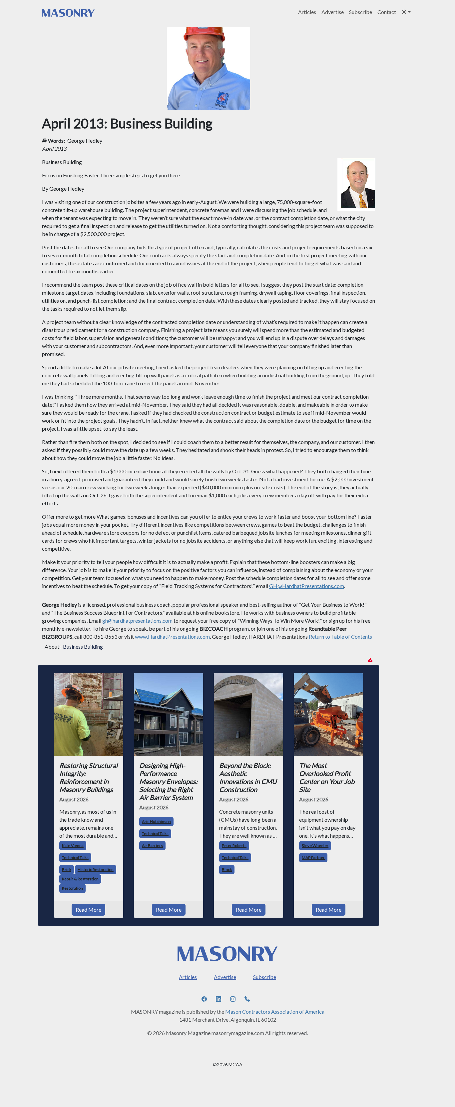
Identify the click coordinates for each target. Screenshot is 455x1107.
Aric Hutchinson (156, 821)
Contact (386, 12)
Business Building (83, 646)
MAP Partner (313, 857)
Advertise (332, 12)
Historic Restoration (96, 869)
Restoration (72, 888)
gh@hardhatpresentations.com (137, 620)
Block (227, 869)
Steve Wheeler (315, 845)
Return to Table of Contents (340, 636)
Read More (88, 909)
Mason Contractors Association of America (274, 1011)
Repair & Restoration (80, 878)
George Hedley (84, 140)
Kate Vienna (73, 845)
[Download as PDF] (370, 660)
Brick (66, 869)
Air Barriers (152, 845)
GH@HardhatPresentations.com (306, 586)
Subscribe (360, 12)
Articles (307, 12)
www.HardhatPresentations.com (172, 636)
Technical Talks (75, 857)
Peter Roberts (234, 845)
